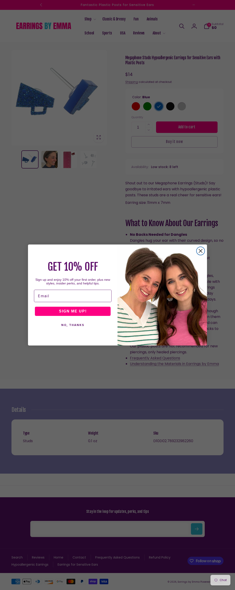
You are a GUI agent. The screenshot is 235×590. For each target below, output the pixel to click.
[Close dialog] (200, 251)
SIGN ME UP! (73, 311)
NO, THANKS (72, 325)
